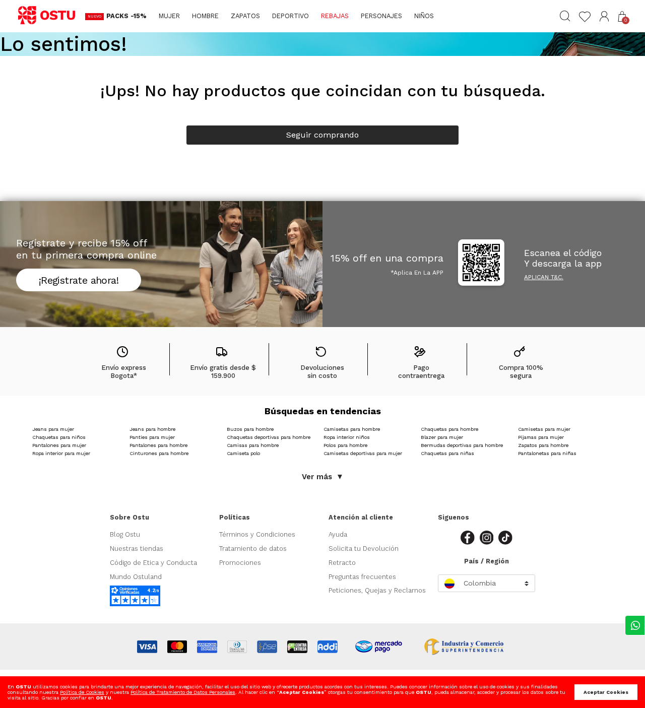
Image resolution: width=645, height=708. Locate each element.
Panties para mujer (152, 437)
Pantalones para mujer (59, 445)
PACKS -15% (126, 16)
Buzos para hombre (250, 429)
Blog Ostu (125, 534)
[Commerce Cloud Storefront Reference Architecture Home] (51, 15)
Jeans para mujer (53, 429)
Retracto (342, 562)
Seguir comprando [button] (322, 135)
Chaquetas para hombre (449, 429)
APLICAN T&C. (543, 277)
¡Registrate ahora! (78, 280)
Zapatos (245, 16)
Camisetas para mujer (544, 429)
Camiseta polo (243, 453)
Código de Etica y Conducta (153, 562)
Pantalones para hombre (158, 445)
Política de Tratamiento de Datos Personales (183, 692)
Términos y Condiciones (257, 534)
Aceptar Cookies (606, 692)
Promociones (240, 562)
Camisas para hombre (253, 445)
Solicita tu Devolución (364, 548)
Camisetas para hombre (352, 429)
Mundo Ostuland (136, 577)
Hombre (205, 16)
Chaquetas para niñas (447, 453)
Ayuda (338, 534)
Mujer (169, 16)
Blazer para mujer (442, 437)
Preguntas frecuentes (362, 577)
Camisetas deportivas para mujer (363, 453)
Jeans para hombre (152, 429)
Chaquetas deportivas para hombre (268, 437)
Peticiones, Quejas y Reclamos (377, 590)
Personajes (381, 16)
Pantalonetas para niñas (547, 453)
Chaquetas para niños (59, 437)
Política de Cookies (82, 692)
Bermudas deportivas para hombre (462, 445)
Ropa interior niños (347, 437)
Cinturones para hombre (159, 453)
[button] (604, 16)
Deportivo (290, 16)
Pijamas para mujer (541, 437)
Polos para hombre (345, 445)
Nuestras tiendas (136, 548)
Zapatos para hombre (543, 445)
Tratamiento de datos (253, 548)
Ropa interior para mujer (61, 453)
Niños (424, 16)
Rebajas (335, 16)
